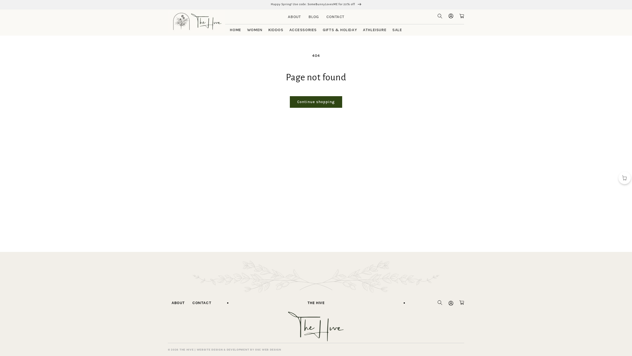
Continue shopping (316, 102)
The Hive (316, 302)
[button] (439, 16)
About (294, 16)
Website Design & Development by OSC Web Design (239, 349)
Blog (313, 16)
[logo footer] (316, 340)
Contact (335, 16)
